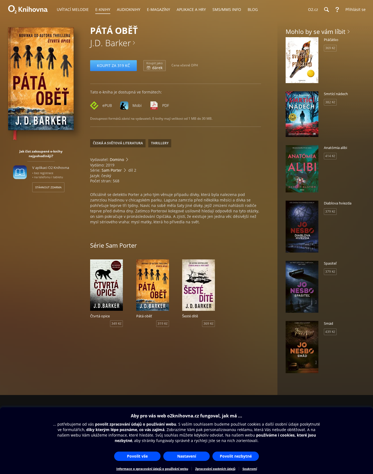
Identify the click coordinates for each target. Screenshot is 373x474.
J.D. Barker (110, 43)
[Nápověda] (337, 9)
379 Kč (330, 211)
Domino (117, 159)
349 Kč (116, 323)
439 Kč (330, 331)
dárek (154, 65)
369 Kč (208, 323)
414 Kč (330, 156)
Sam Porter (112, 170)
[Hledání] (326, 9)
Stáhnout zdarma (48, 187)
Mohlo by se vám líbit (315, 31)
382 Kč (330, 102)
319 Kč (163, 323)
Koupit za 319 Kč (113, 65)
